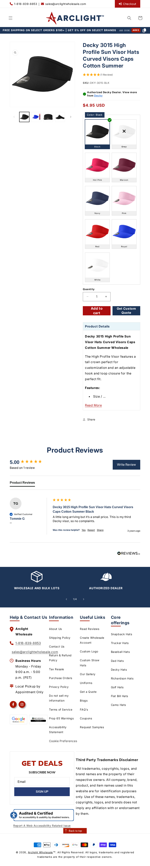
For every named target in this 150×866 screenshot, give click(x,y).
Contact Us (56, 646)
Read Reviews (89, 629)
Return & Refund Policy (60, 658)
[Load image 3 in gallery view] (48, 117)
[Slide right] (70, 117)
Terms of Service (60, 709)
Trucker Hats (120, 643)
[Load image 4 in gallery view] (60, 117)
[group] (30, 462)
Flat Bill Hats (119, 696)
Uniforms (86, 683)
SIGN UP (42, 791)
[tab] (22, 483)
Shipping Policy (60, 637)
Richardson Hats (122, 678)
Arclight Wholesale (40, 852)
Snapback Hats (121, 634)
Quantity (89, 289)
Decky (98, 95)
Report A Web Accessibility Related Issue (42, 825)
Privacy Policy (59, 686)
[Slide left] (14, 117)
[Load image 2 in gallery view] (36, 117)
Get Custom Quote (126, 311)
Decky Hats (119, 669)
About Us (55, 629)
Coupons (86, 718)
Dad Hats (117, 660)
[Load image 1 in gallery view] (24, 117)
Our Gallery (88, 674)
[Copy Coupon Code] (144, 30)
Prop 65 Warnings (61, 718)
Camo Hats (118, 704)
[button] (10, 18)
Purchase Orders (60, 678)
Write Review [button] (126, 464)
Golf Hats (117, 687)
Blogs (84, 700)
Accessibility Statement (58, 729)
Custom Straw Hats (89, 663)
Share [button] (91, 419)
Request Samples (92, 727)
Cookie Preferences (63, 741)
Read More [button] (93, 405)
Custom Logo (89, 651)
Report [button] (91, 530)
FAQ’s (84, 709)
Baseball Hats (120, 651)
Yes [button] (84, 530)
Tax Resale (56, 669)
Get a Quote (88, 691)
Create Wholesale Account (92, 640)
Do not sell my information (59, 698)
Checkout (129, 3)
